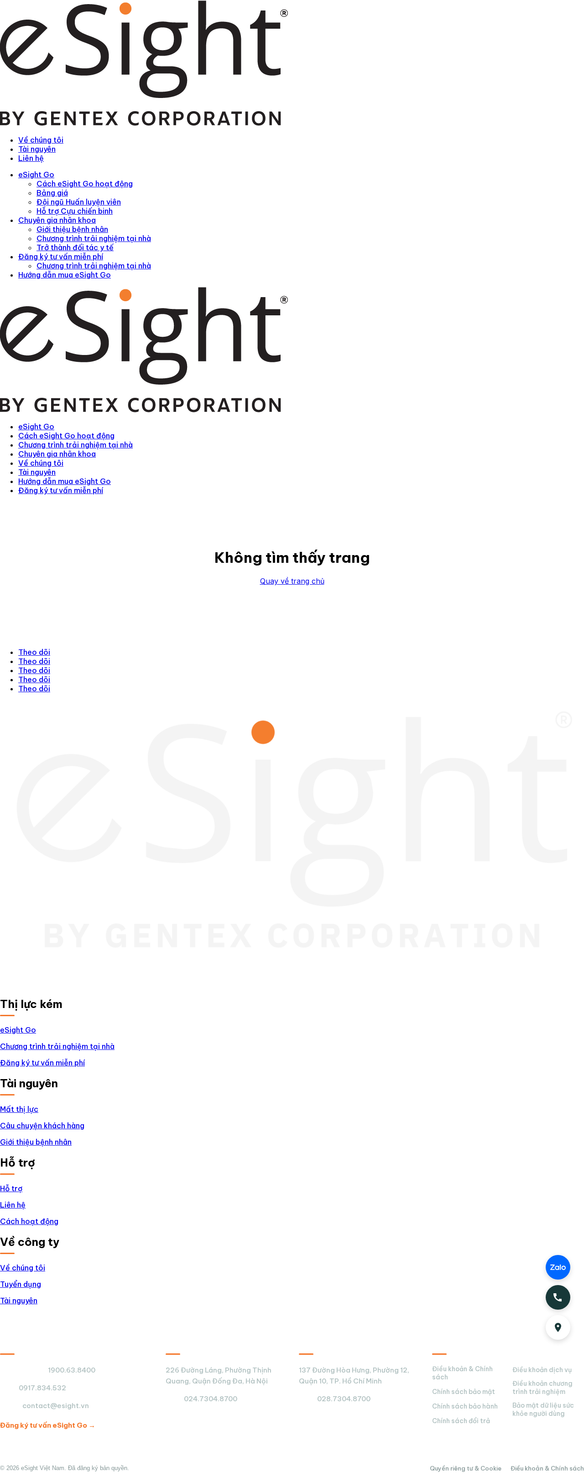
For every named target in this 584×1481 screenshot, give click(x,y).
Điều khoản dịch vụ (542, 1370)
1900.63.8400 (71, 1370)
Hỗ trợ (11, 1188)
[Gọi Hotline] (558, 1297)
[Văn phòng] (558, 1327)
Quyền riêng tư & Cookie (465, 1468)
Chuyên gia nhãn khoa (57, 220)
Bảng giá (52, 192)
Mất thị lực (19, 1109)
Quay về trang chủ (292, 581)
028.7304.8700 (343, 1398)
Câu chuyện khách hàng (42, 1125)
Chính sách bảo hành (465, 1406)
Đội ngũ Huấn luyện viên (78, 201)
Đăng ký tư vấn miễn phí (60, 256)
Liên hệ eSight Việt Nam (49, 1344)
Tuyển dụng (20, 1284)
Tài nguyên (37, 149)
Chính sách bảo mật (463, 1392)
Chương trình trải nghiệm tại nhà (93, 238)
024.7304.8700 (210, 1398)
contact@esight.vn (55, 1405)
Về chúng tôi (40, 139)
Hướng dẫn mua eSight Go (64, 274)
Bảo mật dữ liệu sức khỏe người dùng (543, 1409)
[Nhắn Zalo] (558, 1267)
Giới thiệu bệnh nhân (72, 229)
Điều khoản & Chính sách (462, 1373)
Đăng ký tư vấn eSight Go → (47, 1425)
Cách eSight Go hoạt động (84, 183)
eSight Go (36, 174)
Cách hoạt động (29, 1221)
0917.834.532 (42, 1387)
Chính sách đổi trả (461, 1421)
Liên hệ (31, 158)
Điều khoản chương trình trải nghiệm (542, 1387)
